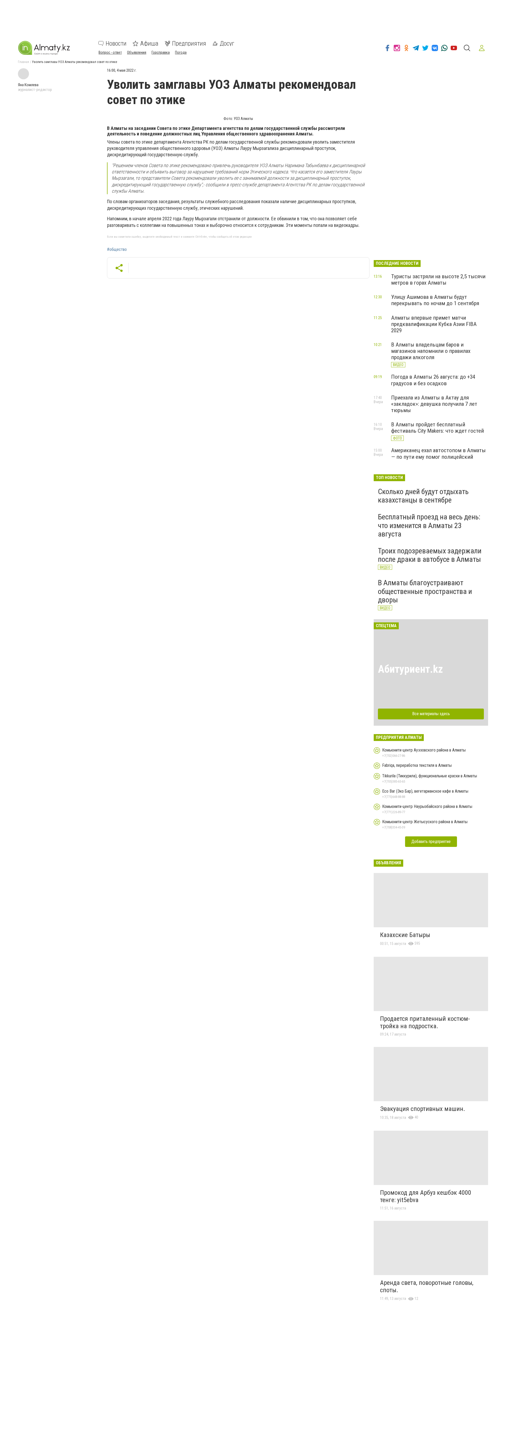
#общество (117, 249)
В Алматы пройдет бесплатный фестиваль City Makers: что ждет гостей (437, 427)
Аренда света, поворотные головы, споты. (426, 1286)
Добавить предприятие (431, 841)
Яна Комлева (28, 84)
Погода (181, 52)
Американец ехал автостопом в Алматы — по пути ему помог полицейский (438, 453)
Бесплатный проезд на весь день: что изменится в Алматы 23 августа (429, 525)
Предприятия (189, 43)
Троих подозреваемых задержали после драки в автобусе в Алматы (429, 555)
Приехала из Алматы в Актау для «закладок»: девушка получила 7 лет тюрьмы (434, 403)
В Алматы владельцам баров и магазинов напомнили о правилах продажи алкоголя (430, 351)
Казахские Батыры (405, 935)
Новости (116, 43)
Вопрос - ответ (110, 52)
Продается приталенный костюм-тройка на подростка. (425, 1022)
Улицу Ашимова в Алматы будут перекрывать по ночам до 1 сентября (435, 300)
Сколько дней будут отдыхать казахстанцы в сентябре (423, 495)
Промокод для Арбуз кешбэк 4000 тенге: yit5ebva (425, 1196)
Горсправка (161, 52)
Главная (23, 62)
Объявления (136, 52)
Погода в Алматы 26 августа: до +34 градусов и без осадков (433, 380)
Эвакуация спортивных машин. (422, 1109)
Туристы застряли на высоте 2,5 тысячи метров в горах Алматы (438, 279)
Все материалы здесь (431, 713)
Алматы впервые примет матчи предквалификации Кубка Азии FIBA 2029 (433, 324)
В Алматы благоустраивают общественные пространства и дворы (425, 591)
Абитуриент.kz (410, 669)
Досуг (227, 43)
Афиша (149, 43)
